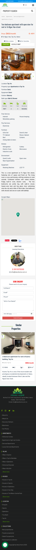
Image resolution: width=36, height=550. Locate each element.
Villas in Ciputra (6, 455)
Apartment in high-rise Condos (11, 440)
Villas (5, 451)
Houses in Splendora (8, 486)
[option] (18, 59)
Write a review (9, 41)
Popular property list (8, 533)
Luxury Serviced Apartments (10, 447)
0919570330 (10, 1)
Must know (5, 425)
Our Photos (5, 429)
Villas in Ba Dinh (6, 468)
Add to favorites (24, 41)
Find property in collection (9, 540)
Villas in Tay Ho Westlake (9, 458)
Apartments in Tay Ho (7, 19)
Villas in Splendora (7, 461)
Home (3, 16)
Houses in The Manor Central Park (12, 493)
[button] (18, 215)
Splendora (5, 511)
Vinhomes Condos (7, 437)
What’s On (5, 418)
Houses (5, 476)
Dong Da (4, 504)
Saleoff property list (8, 536)
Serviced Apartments (19, 16)
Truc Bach (5, 515)
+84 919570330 (20, 400)
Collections (7, 526)
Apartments (9, 16)
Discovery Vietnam (7, 422)
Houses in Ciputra (7, 483)
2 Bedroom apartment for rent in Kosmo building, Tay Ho (16, 358)
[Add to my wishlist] (31, 351)
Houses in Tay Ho (7, 480)
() (26, 5)
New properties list (7, 529)
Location (6, 501)
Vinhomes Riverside (8, 465)
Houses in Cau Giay (7, 490)
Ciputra (4, 508)
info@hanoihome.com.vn (19, 272)
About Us (5, 415)
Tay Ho (4, 518)
